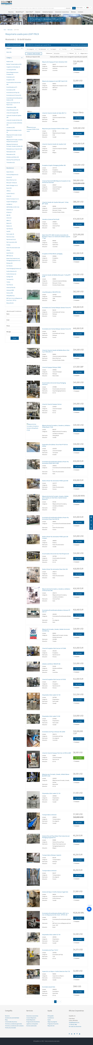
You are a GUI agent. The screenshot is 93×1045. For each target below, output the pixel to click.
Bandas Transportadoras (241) (14, 64)
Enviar (14, 338)
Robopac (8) (9, 263)
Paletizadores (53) (10, 151)
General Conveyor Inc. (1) (12, 199)
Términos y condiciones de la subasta (14, 1026)
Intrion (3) (8, 218)
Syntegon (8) (9, 276)
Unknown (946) (10, 290)
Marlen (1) (8, 223)
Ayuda (49, 1020)
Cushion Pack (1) (10, 193)
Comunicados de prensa (11, 1022)
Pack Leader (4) (10, 234)
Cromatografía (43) (11, 69)
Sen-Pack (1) (9, 266)
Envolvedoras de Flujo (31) (12, 92)
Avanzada (68, 8)
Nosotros (7, 1016)
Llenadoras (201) (10, 127)
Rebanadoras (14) (10, 154)
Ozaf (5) (8, 231)
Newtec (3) (9, 226)
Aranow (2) (9, 177)
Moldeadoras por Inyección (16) (14, 149)
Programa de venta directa (33, 1022)
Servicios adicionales (31, 1026)
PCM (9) (8, 245)
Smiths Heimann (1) (11, 274)
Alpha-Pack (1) (10, 172)
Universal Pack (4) (10, 287)
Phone (8, 326)
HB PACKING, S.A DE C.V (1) (12, 207)
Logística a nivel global (32, 1024)
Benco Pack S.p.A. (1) (11, 180)
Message (8, 331)
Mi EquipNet (51, 1016)
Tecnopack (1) (9, 279)
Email (7, 320)
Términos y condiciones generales (13, 1024)
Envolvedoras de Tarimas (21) (13, 95)
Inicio (5, 29)
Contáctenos (51, 1018)
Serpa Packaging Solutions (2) (13, 268)
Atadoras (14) (9, 61)
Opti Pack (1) (9, 228)
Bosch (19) (9, 188)
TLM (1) (8, 282)
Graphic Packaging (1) (11, 201)
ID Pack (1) (8, 212)
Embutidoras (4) (10, 77)
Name (7, 314)
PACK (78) (8, 52)
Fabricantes (10, 29)
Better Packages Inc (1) (12, 185)
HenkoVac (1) (9, 209)
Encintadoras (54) (10, 90)
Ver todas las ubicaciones (75, 1026)
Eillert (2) (8, 196)
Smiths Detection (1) (11, 271)
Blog (6, 1020)
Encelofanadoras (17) (11, 87)
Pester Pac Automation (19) (13, 247)
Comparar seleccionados (33, 53)
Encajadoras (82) (10, 79)
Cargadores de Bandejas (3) (13, 67)
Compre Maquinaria (31, 1018)
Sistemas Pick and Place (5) (13, 160)
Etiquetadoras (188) (11, 107)
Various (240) (9, 293)
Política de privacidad (10, 1027)
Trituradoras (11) (10, 162)
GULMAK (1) (9, 204)
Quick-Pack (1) (9, 253)
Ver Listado (79, 69)
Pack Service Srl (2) (11, 239)
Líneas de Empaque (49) (12, 113)
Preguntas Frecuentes (53, 1024)
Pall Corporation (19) (11, 242)
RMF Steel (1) (9, 255)
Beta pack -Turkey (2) (11, 182)
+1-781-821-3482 (73, 1024)
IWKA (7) (8, 220)
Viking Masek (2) (10, 295)
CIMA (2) (8, 191)
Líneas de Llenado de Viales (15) (14, 120)
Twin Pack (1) (9, 285)
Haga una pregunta (52, 1022)
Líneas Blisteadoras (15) (12, 110)
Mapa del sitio (51, 1026)
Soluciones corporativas (32, 1016)
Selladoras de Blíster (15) (12, 157)
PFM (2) (8, 250)
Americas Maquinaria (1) (12, 174)
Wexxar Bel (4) (9, 303)
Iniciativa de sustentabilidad (12, 1018)
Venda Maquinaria (30, 1020)
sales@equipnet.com (74, 1022)
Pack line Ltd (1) (10, 237)
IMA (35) (8, 215)
